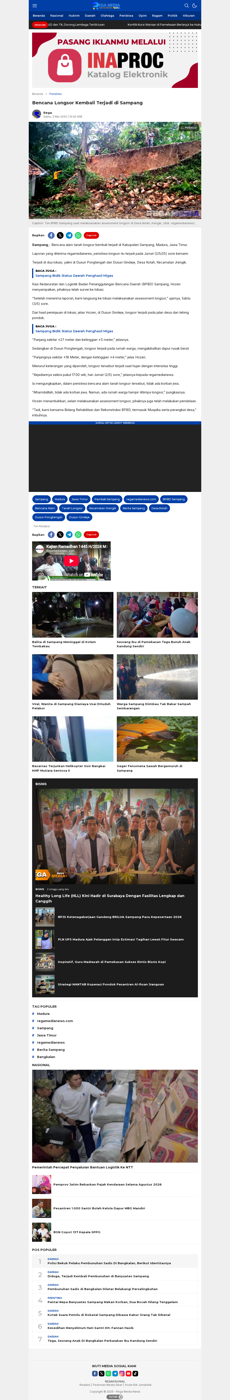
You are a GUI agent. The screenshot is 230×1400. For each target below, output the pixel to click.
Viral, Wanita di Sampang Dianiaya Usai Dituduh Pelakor (71, 706)
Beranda (37, 94)
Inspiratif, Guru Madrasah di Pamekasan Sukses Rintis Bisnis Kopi (112, 962)
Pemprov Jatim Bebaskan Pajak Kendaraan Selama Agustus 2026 (107, 1184)
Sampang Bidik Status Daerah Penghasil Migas (74, 276)
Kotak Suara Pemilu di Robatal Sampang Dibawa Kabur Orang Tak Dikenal (109, 1315)
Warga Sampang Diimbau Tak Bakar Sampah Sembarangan (154, 706)
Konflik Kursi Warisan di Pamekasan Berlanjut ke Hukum (122, 24)
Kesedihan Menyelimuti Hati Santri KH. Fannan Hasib (91, 1328)
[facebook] (51, 235)
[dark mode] (194, 5)
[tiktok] (135, 1373)
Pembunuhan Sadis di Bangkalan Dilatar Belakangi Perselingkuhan (103, 1289)
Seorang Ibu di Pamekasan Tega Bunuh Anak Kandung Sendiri (153, 644)
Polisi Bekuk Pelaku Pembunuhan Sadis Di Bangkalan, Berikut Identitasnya (109, 1263)
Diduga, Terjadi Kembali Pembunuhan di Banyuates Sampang (98, 1276)
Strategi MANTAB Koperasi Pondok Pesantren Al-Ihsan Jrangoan (111, 984)
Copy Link (91, 235)
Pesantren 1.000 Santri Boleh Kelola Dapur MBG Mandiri (99, 1208)
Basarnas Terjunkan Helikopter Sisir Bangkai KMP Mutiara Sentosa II (68, 768)
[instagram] (122, 1373)
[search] (186, 5)
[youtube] (128, 1373)
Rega (47, 112)
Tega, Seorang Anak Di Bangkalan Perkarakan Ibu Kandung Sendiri (102, 1340)
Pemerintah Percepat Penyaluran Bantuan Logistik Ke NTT (82, 1167)
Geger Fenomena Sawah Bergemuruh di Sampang (149, 768)
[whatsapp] (78, 235)
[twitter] (60, 235)
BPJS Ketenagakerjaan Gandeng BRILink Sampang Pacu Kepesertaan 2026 (120, 917)
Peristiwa (55, 94)
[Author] (36, 113)
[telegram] (69, 235)
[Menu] (34, 5)
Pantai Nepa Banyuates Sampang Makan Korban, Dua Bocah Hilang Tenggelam (113, 1302)
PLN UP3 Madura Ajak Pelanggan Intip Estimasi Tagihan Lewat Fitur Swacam (121, 939)
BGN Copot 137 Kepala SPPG (76, 1232)
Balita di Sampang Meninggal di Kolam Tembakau (64, 644)
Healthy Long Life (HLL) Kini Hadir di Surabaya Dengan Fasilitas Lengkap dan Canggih (109, 898)
